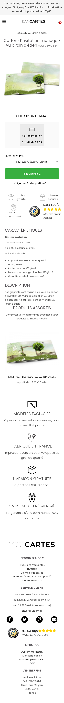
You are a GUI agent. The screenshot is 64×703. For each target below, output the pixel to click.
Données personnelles (32, 659)
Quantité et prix (14, 155)
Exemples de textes (32, 572)
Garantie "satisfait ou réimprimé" (32, 576)
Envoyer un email (32, 610)
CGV (32, 663)
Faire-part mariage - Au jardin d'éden (32, 377)
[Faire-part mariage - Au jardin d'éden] (32, 352)
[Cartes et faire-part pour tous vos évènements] (32, 21)
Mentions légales (32, 655)
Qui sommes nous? (32, 651)
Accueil (21, 33)
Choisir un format (32, 116)
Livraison (32, 569)
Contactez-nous (32, 580)
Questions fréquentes (32, 565)
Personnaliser (32, 173)
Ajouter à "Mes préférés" (31, 183)
